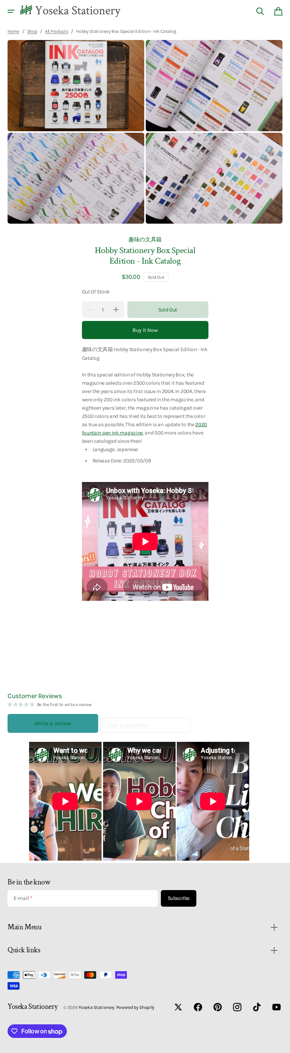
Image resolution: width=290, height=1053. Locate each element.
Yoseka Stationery (96, 1007)
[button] (11, 11)
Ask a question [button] (128, 725)
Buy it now (145, 330)
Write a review (52, 723)
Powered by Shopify (135, 1007)
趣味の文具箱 (145, 239)
